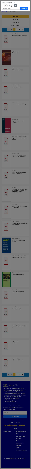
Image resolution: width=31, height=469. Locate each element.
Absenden (24, 8)
